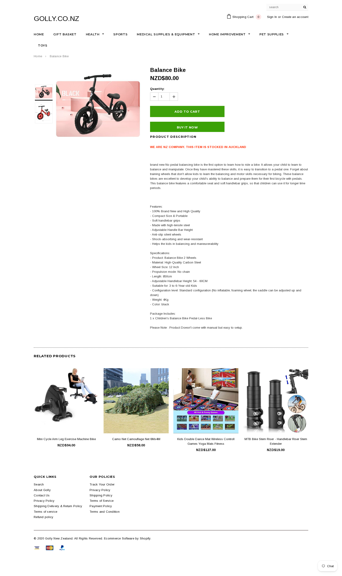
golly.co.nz (56, 18)
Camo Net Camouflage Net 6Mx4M (136, 439)
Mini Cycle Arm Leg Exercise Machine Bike (66, 439)
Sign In (272, 17)
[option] (98, 105)
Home (38, 56)
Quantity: (157, 89)
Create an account (295, 17)
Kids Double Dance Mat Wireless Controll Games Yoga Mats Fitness (206, 441)
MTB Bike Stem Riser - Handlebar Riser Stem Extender (276, 441)
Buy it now (187, 127)
